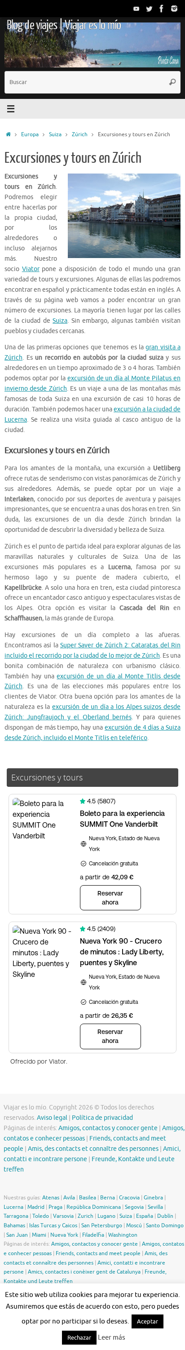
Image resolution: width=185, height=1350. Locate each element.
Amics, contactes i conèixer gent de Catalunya (84, 1271)
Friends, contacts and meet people (98, 1253)
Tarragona (16, 1216)
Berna (107, 1197)
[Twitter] (149, 8)
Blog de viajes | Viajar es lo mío (64, 25)
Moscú (134, 1225)
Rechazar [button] (79, 1337)
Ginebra (153, 1197)
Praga (55, 1207)
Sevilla (155, 1207)
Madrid (35, 1207)
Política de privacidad (102, 1118)
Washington (122, 1235)
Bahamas (14, 1225)
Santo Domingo (165, 1225)
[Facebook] (161, 8)
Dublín (165, 1216)
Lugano (106, 1216)
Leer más (111, 1337)
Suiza (55, 134)
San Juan (17, 1235)
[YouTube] (136, 8)
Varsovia (63, 1216)
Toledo (40, 1216)
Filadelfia (93, 1235)
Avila (69, 1197)
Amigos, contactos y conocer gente (108, 1128)
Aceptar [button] (147, 1321)
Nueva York (64, 1235)
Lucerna (13, 1207)
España (144, 1216)
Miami (39, 1235)
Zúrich (80, 134)
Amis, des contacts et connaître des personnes (93, 1149)
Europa (30, 134)
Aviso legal (52, 1118)
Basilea (87, 1197)
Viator (31, 269)
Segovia (134, 1207)
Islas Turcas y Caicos (53, 1225)
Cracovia (129, 1197)
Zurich (85, 1216)
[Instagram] (174, 8)
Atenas (50, 1197)
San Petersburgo (101, 1225)
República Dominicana (93, 1207)
